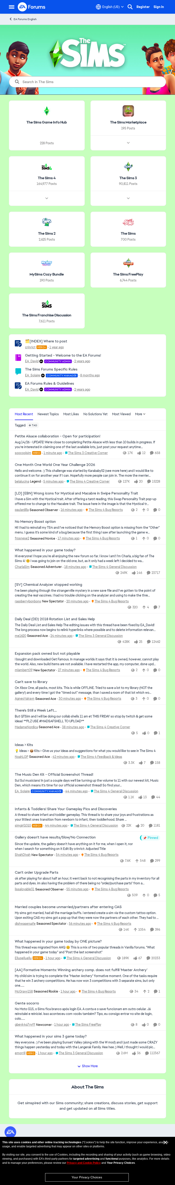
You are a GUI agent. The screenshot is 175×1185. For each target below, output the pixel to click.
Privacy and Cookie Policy (84, 1162)
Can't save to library (31, 682)
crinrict (30, 347)
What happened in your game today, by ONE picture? (58, 941)
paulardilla (22, 510)
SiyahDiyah (23, 855)
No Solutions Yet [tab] (95, 414)
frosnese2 (22, 538)
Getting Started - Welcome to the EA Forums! (63, 355)
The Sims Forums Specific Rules (51, 369)
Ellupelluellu (23, 958)
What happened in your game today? (45, 550)
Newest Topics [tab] (48, 414)
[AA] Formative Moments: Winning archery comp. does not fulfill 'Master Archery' (81, 970)
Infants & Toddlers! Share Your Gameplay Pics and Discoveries (66, 809)
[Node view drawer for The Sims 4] (46, 198)
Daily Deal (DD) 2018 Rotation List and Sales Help (55, 619)
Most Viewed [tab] (121, 414)
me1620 (20, 636)
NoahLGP (21, 757)
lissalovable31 (24, 889)
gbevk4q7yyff (25, 1024)
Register (143, 7)
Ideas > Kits (24, 745)
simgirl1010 (23, 825)
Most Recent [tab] (24, 414)
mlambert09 (24, 670)
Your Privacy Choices (87, 1177)
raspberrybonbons (28, 601)
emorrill (20, 1053)
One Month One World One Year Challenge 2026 (55, 464)
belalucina (22, 481)
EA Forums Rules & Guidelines (49, 383)
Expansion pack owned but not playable (47, 653)
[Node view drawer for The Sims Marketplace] (128, 143)
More (138, 414)
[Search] (130, 7)
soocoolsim (23, 453)
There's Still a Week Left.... (36, 710)
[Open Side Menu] (12, 6)
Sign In (159, 7)
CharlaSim (22, 567)
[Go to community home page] (32, 6)
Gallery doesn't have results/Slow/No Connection (55, 837)
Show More (90, 1066)
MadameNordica (26, 727)
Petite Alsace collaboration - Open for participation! (57, 436)
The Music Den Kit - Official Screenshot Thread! (54, 774)
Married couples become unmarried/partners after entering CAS (68, 907)
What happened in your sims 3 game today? (51, 1036)
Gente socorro (27, 1003)
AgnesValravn (24, 698)
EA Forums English (25, 19)
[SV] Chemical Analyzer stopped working (48, 584)
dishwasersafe (25, 924)
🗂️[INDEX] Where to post (46, 341)
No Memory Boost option (35, 521)
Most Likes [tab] (71, 414)
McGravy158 (24, 991)
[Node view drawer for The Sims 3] (128, 198)
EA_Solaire (32, 375)
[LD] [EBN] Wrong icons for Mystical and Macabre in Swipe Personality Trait (76, 493)
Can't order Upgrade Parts (36, 872)
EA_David (32, 361)
